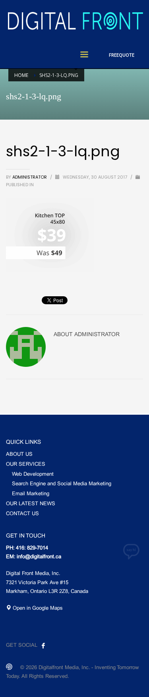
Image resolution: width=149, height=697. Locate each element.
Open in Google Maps (37, 608)
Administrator (30, 177)
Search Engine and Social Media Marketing (61, 484)
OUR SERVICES (25, 464)
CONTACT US (22, 514)
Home (21, 75)
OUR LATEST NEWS (30, 504)
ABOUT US (19, 454)
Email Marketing (30, 494)
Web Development (33, 474)
